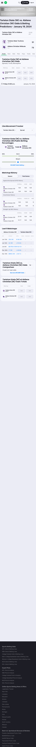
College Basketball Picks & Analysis (12, 678)
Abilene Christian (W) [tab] (10, 232)
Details (4, 53)
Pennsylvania (6, 706)
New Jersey (5, 704)
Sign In (32, 2)
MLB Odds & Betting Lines (9, 661)
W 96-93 (18, 239)
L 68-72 (18, 254)
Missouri (4, 724)
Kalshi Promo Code (7, 746)
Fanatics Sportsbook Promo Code (11, 733)
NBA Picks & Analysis (8, 673)
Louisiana (4, 694)
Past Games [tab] (26, 176)
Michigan (4, 712)
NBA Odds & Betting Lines (9, 651)
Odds (13, 53)
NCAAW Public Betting (17, 165)
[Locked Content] (18, 162)
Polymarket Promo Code (9, 740)
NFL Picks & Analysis (8, 670)
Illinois (4, 709)
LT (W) (10, 250)
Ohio (3, 714)
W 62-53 (18, 246)
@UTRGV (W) (12, 246)
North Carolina (6, 722)
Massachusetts (6, 717)
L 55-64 (18, 243)
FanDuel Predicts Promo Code (10, 743)
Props (23, 53)
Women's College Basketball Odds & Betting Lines (16, 659)
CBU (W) (11, 239)
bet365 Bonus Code (8, 738)
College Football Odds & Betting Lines (12, 654)
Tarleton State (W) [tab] (26, 232)
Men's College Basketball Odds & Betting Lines (15, 656)
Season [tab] (10, 176)
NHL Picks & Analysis (8, 683)
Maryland (4, 696)
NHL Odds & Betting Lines (9, 664)
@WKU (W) (12, 254)
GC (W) (11, 243)
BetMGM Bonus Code (8, 735)
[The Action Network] (5, 2)
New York (5, 691)
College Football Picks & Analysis (11, 675)
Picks (18, 53)
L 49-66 (18, 250)
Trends (28, 53)
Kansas (4, 719)
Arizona (4, 699)
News (9, 53)
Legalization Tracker (7, 689)
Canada (4, 727)
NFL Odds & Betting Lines (9, 649)
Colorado (4, 701)
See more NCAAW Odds (17, 272)
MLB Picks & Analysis (8, 680)
